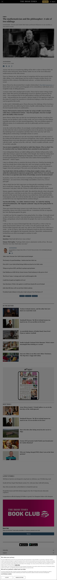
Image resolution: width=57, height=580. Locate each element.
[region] (28, 567)
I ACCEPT (7, 577)
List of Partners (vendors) (6, 574)
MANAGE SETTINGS (19, 577)
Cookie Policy (17, 565)
